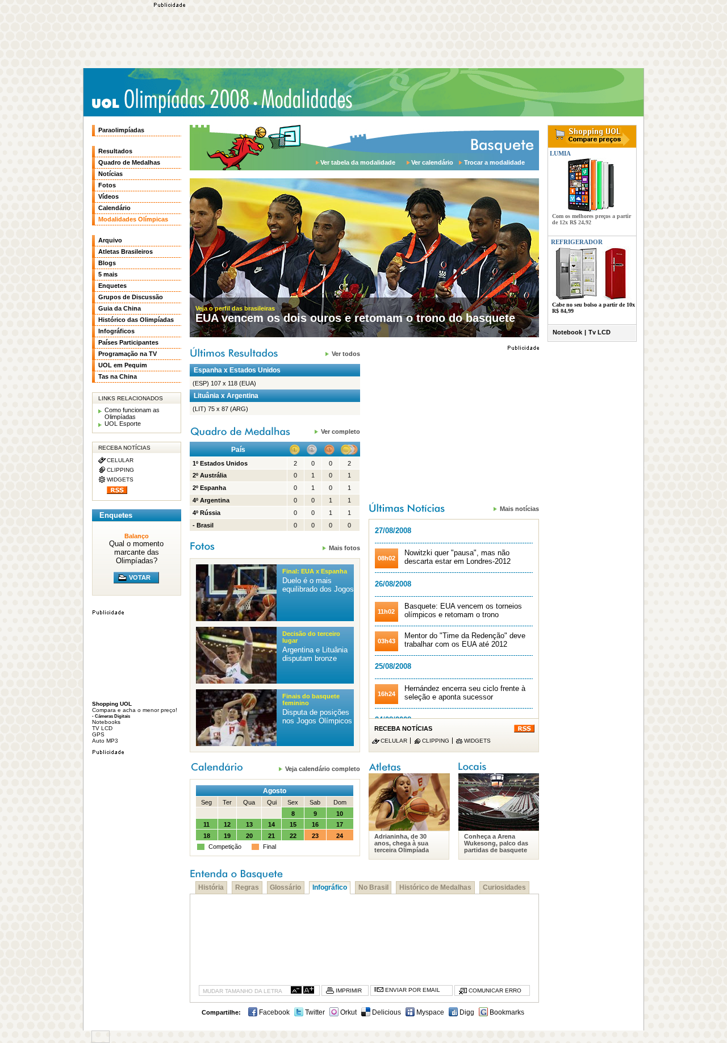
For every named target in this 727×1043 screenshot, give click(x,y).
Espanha (213, 487)
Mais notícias (519, 508)
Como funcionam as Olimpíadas (132, 413)
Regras (247, 887)
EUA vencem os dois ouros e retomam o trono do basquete (355, 318)
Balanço (136, 536)
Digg (466, 1012)
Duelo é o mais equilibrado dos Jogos (318, 584)
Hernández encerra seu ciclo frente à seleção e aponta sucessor (464, 692)
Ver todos (346, 353)
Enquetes (112, 285)
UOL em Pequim (122, 365)
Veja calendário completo (322, 768)
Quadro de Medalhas (129, 162)
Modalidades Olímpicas (307, 99)
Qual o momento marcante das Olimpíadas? (136, 552)
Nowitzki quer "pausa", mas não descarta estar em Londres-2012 (457, 557)
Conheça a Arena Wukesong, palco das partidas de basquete (496, 843)
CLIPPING (435, 741)
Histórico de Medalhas (435, 887)
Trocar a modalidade (494, 162)
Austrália (213, 475)
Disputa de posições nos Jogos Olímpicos (317, 716)
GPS (98, 734)
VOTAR (140, 577)
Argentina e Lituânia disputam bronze (315, 654)
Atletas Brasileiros (125, 251)
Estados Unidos (224, 463)
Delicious (385, 1012)
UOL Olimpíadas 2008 (170, 100)
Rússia (210, 512)
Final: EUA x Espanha (314, 571)
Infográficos (116, 331)
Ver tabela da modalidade (357, 162)
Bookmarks (506, 1012)
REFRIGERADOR (577, 241)
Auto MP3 (105, 741)
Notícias (110, 173)
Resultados (115, 151)
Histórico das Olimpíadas (136, 319)
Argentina (214, 500)
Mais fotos (344, 547)
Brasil (205, 525)
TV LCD (102, 728)
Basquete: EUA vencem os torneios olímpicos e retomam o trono (463, 610)
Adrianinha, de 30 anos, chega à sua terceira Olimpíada (401, 843)
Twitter (314, 1012)
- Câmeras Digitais (111, 716)
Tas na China (117, 376)
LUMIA (559, 153)
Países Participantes (128, 342)
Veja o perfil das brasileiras (235, 308)
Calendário (114, 207)
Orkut (348, 1012)
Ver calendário (432, 162)
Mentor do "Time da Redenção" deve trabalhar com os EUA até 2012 (464, 639)
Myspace (429, 1012)
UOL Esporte (123, 423)
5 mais (108, 274)
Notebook (567, 332)
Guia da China (119, 308)
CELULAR (394, 741)
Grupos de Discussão (130, 297)
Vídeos (108, 196)
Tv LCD (599, 332)
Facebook (273, 1012)
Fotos (107, 185)
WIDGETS (477, 741)
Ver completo (340, 431)
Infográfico (329, 887)
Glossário (285, 887)
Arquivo (110, 240)
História (211, 887)
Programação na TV (127, 353)
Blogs (107, 262)
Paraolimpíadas (121, 130)
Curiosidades (504, 887)
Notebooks (106, 722)
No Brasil (373, 887)
